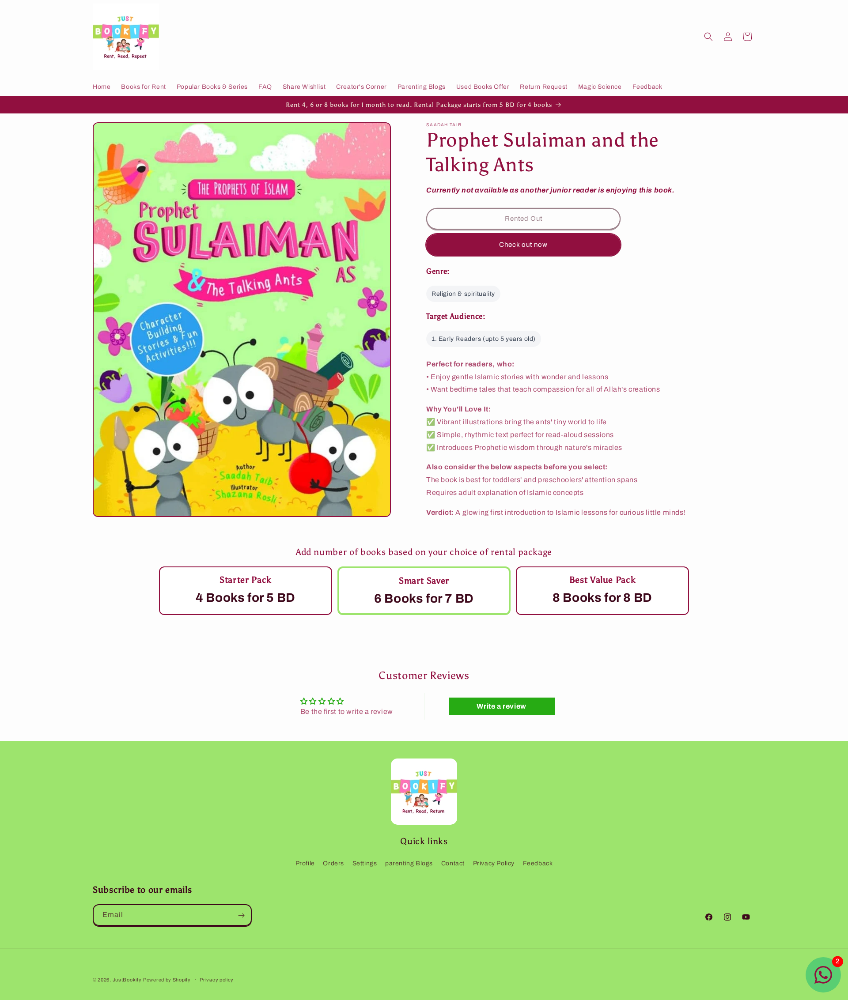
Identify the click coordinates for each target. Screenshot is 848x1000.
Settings (364, 863)
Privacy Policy (494, 863)
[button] (708, 36)
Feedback (538, 863)
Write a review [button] (501, 706)
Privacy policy (217, 979)
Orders (333, 863)
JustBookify (127, 979)
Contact (453, 863)
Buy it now (524, 245)
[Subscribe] (241, 915)
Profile (305, 863)
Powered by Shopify (167, 979)
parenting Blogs (409, 863)
